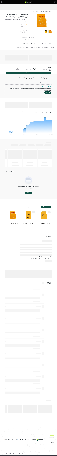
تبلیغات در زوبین (50, 439)
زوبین (51, 11)
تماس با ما (51, 442)
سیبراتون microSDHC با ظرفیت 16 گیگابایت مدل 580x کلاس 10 (12, 222)
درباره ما (52, 444)
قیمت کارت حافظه (46, 11)
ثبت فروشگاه (51, 437)
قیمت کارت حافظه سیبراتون (37, 11)
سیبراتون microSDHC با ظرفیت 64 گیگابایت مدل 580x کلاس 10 (28, 222)
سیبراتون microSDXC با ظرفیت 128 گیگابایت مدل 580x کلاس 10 (44, 222)
